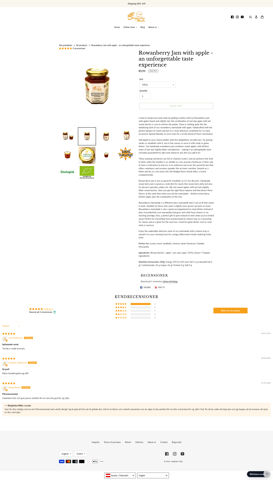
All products (81, 45)
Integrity (96, 442)
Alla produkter (65, 45)
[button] (66, 48)
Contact (163, 442)
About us (152, 442)
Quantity (143, 90)
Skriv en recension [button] (230, 310)
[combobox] (120, 475)
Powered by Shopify (203, 461)
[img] (8, 333)
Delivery (139, 442)
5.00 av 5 (48, 309)
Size (141, 79)
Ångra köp (176, 442)
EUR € (80, 453)
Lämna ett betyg (170, 281)
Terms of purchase (112, 442)
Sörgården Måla (177, 461)
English (65, 453)
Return (128, 442)
